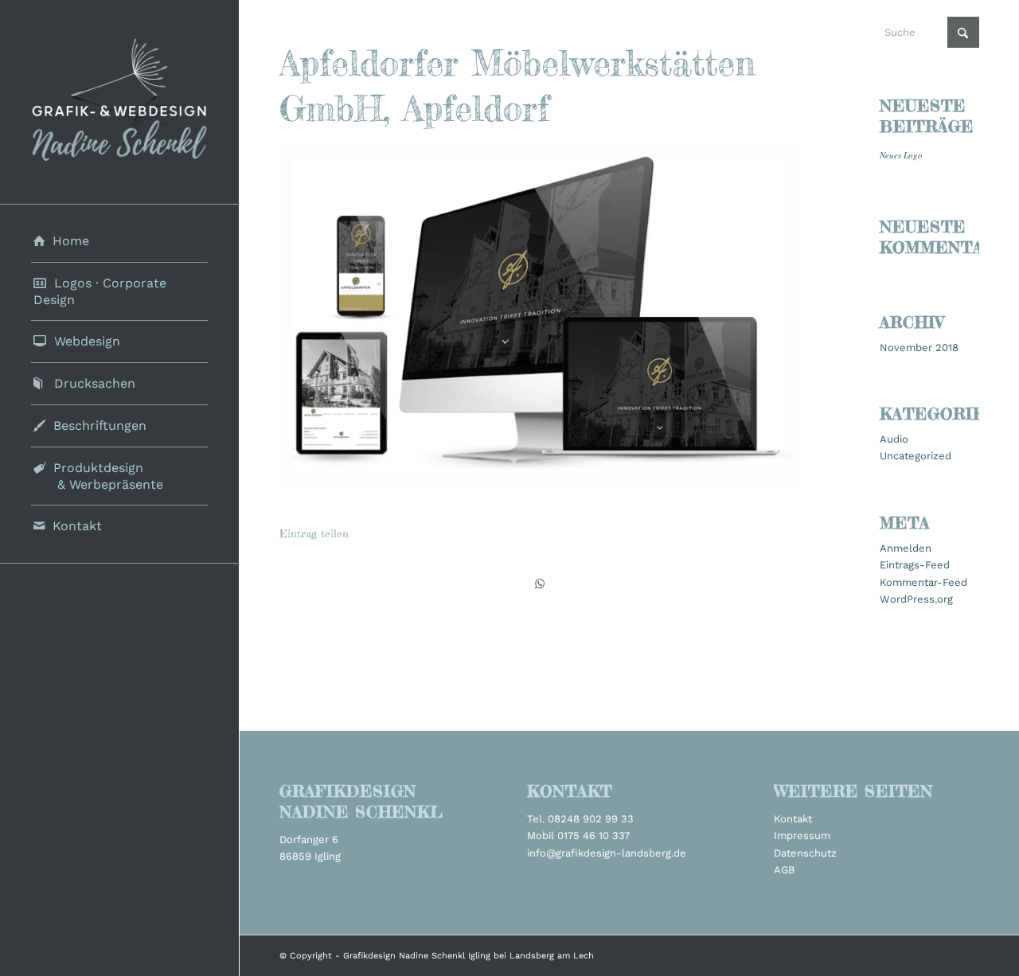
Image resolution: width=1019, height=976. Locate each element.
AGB (784, 870)
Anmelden (905, 548)
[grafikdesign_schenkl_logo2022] (119, 102)
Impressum (802, 835)
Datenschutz (805, 853)
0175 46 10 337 (593, 835)
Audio (894, 439)
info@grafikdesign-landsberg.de (606, 853)
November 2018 (919, 347)
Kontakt (793, 819)
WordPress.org (916, 599)
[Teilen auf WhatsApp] (539, 584)
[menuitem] (119, 242)
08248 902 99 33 (591, 819)
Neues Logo (901, 155)
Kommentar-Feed (923, 582)
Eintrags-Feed (915, 565)
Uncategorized (915, 456)
